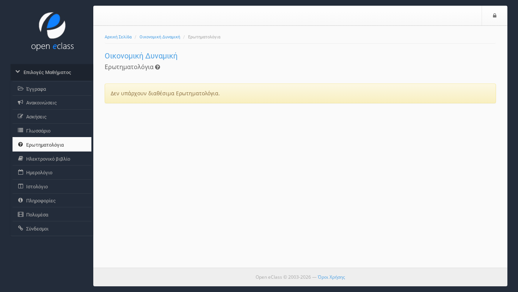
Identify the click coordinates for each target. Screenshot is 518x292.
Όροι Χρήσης (331, 277)
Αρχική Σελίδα (118, 37)
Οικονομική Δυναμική (160, 37)
